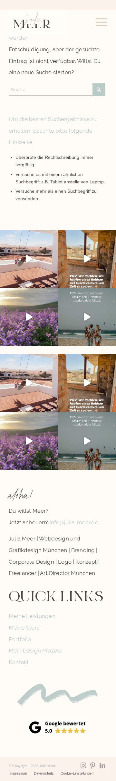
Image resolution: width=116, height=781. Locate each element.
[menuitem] (98, 22)
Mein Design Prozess (35, 650)
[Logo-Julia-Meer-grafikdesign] (48, 22)
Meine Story (24, 627)
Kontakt (19, 662)
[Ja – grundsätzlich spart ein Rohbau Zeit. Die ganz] (87, 259)
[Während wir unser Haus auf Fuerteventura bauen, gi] (29, 259)
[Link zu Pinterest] (93, 765)
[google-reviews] (58, 727)
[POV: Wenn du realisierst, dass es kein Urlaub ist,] (87, 317)
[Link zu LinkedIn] (102, 765)
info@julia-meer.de (74, 522)
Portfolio (20, 639)
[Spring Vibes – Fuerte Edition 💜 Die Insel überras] (29, 317)
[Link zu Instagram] (83, 765)
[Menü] (98, 22)
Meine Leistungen (32, 616)
